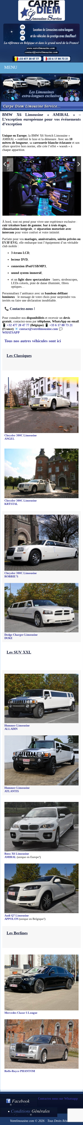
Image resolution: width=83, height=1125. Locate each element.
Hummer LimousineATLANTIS (17, 789)
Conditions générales (28, 1112)
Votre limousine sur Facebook (19, 1102)
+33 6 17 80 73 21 (61, 325)
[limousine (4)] (29, 164)
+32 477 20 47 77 (18, 325)
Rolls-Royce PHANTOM (19, 1071)
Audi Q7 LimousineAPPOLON (16, 917)
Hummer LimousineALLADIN (17, 727)
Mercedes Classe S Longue (20, 1012)
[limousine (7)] (60, 164)
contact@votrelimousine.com (38, 329)
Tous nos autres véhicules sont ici (32, 341)
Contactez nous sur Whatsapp (58, 1098)
